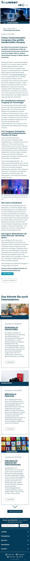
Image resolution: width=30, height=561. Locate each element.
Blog (4, 28)
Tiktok (21, 557)
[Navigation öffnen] (27, 5)
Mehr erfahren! (7, 273)
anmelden (24, 525)
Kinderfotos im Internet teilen (11, 328)
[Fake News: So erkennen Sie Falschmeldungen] (15, 445)
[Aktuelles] (23, 5)
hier (8, 265)
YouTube (12, 557)
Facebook (11, 554)
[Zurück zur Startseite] (9, 2)
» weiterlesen (10, 362)
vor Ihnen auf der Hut (18, 74)
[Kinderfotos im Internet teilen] (15, 311)
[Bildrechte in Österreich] (15, 378)
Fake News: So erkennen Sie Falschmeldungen (13, 462)
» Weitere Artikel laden (15, 511)
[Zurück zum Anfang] (25, 559)
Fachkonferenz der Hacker (11, 30)
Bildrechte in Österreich (10, 395)
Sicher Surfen (12, 22)
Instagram (21, 554)
